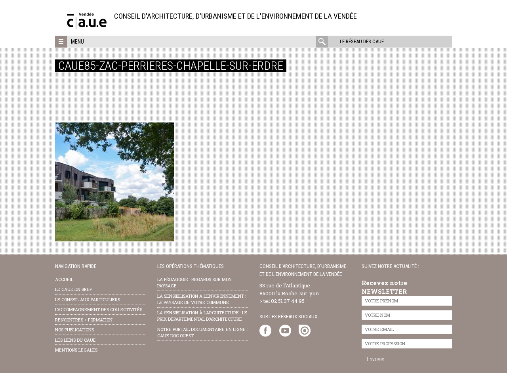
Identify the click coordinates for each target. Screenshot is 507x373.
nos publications (74, 330)
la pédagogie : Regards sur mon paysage (194, 282)
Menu (77, 41)
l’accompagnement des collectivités (98, 309)
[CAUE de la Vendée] (87, 27)
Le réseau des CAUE (362, 41)
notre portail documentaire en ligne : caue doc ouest (202, 332)
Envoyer (375, 359)
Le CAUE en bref (73, 289)
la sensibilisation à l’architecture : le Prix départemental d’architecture (202, 316)
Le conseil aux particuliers (87, 299)
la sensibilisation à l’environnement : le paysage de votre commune (201, 299)
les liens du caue (75, 340)
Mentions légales (76, 350)
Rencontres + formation (83, 320)
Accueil (64, 279)
